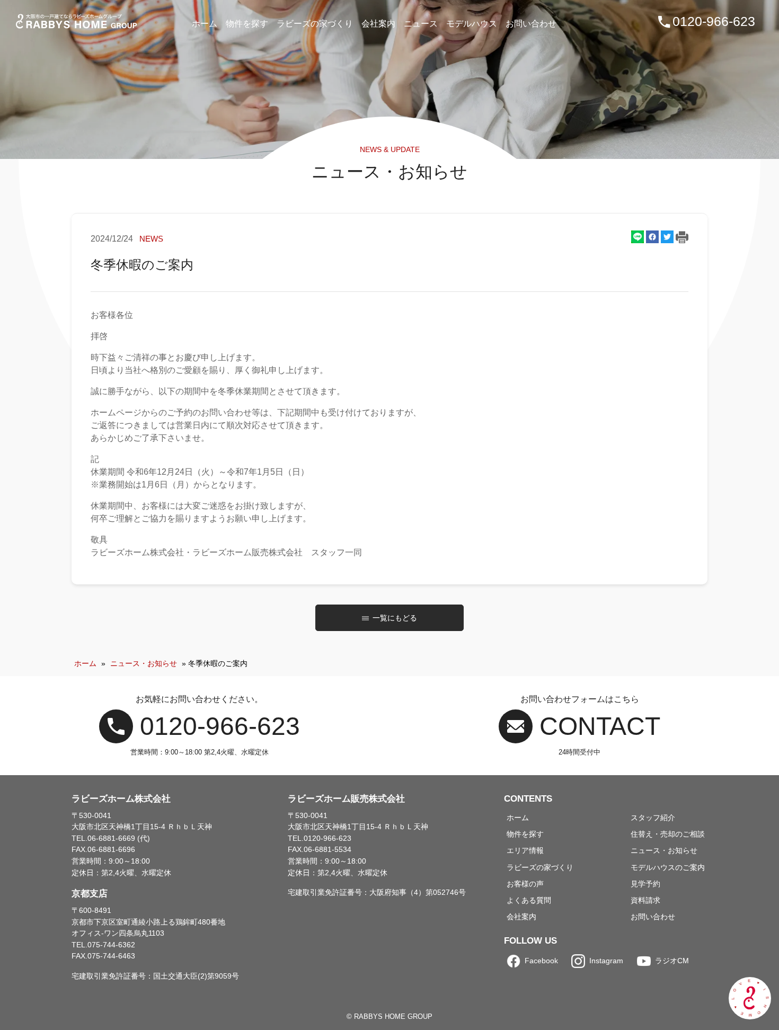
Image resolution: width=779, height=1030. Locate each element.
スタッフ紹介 (653, 817)
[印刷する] (682, 238)
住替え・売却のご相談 (668, 834)
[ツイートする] (667, 236)
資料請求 (645, 900)
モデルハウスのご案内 (668, 867)
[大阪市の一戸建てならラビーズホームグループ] (77, 21)
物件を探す (525, 834)
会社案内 (521, 916)
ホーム (85, 663)
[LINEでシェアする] (637, 236)
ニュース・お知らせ (143, 663)
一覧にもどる (395, 618)
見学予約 (645, 884)
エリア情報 (525, 850)
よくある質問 (529, 900)
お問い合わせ (653, 916)
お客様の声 (525, 884)
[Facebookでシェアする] (652, 236)
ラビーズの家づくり (540, 867)
